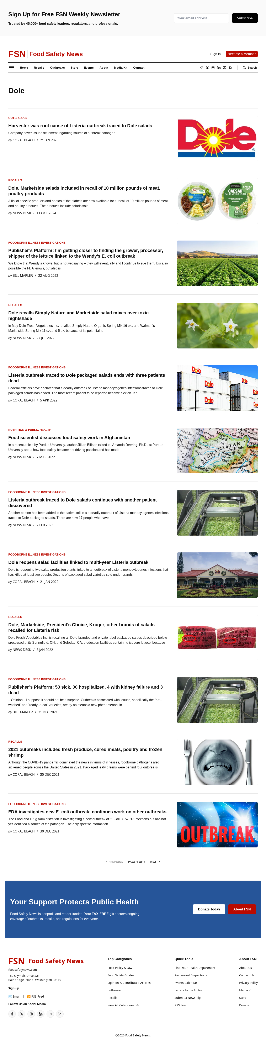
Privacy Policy (248, 983)
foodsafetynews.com (22, 970)
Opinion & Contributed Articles (129, 983)
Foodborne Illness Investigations (36, 242)
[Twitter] (207, 67)
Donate (244, 1005)
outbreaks (17, 118)
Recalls (15, 180)
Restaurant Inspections (191, 975)
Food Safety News (137, 1035)
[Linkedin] (219, 67)
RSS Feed (181, 1005)
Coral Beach (24, 140)
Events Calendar (186, 983)
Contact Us (246, 975)
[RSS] (230, 67)
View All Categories (121, 1005)
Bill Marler (23, 275)
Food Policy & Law (120, 968)
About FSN (242, 909)
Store (242, 998)
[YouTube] (225, 67)
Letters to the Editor (188, 990)
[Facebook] (201, 67)
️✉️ (14, 996)
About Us (245, 968)
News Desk (22, 213)
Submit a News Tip (188, 998)
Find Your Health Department (195, 968)
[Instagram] (213, 67)
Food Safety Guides (121, 975)
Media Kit (245, 990)
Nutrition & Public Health (29, 429)
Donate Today (209, 909)
